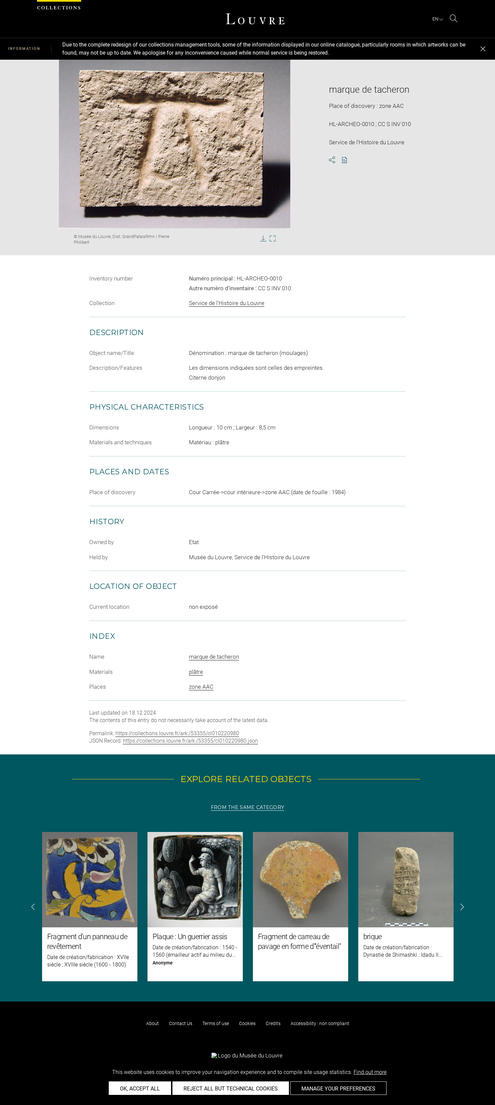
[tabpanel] (247, 906)
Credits (273, 1023)
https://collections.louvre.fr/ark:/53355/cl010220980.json (190, 741)
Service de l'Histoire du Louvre (226, 303)
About (152, 1023)
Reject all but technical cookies (231, 1088)
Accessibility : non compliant (320, 1023)
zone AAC (201, 686)
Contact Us (180, 1023)
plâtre (196, 671)
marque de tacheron (214, 656)
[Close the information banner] (483, 49)
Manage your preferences (338, 1088)
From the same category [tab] (247, 807)
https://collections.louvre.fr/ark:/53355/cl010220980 (177, 733)
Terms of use (215, 1023)
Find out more (370, 1072)
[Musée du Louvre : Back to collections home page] (255, 19)
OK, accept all (140, 1088)
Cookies (247, 1023)
